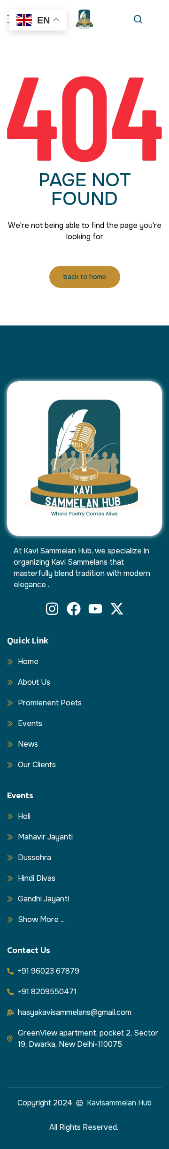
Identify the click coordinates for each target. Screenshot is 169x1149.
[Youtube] (95, 609)
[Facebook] (74, 609)
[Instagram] (52, 609)
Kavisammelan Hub (119, 1103)
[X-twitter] (117, 609)
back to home (84, 276)
